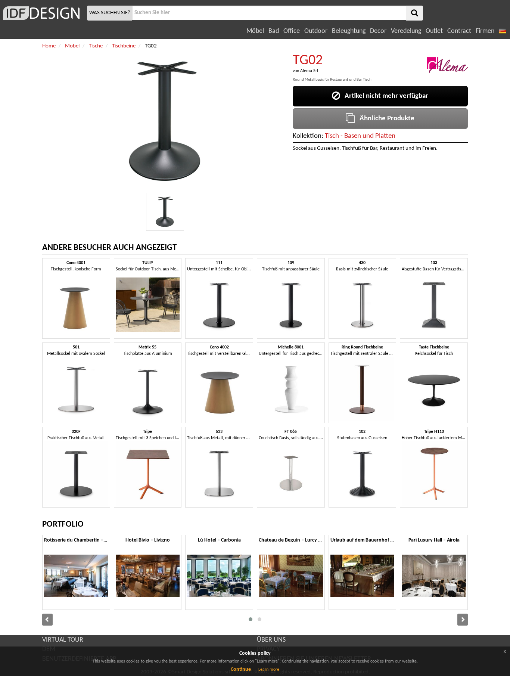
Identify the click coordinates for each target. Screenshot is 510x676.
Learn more (268, 669)
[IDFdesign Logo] (42, 13)
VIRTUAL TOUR (62, 640)
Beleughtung (349, 31)
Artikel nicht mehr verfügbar (384, 96)
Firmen (485, 31)
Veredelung (406, 31)
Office (291, 31)
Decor (378, 31)
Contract (459, 31)
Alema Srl (309, 71)
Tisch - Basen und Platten (360, 136)
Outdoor (315, 31)
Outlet (434, 31)
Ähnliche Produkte (384, 118)
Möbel (255, 31)
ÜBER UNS (271, 640)
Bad (273, 31)
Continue (241, 669)
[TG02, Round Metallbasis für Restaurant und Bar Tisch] (165, 212)
